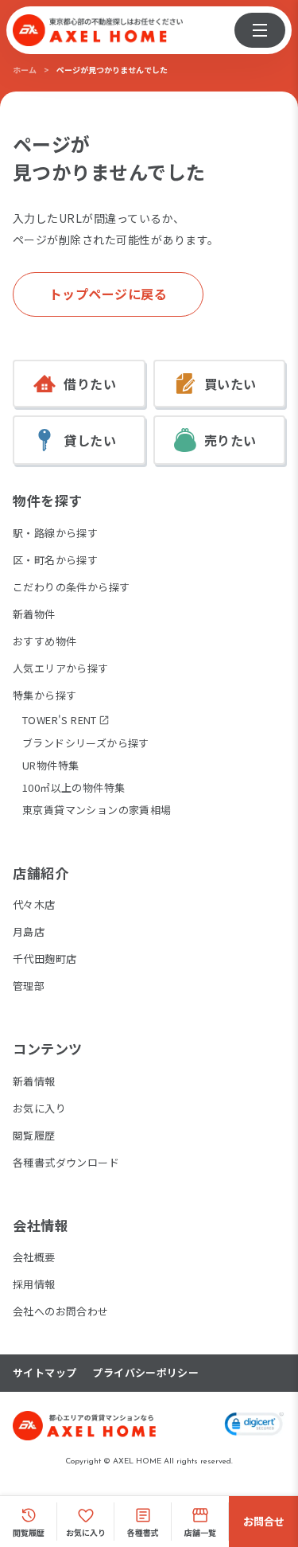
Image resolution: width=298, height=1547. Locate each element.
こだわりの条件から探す (71, 586)
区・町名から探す (55, 559)
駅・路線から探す (55, 532)
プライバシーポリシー (145, 1373)
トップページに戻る (108, 293)
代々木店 (34, 904)
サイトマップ (44, 1373)
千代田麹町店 (44, 958)
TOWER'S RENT (59, 720)
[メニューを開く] (259, 30)
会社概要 (34, 1256)
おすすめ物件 (44, 641)
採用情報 (34, 1284)
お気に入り (39, 1108)
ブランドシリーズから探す (85, 742)
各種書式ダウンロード (66, 1162)
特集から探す (44, 695)
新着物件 (34, 614)
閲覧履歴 (34, 1135)
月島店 (29, 931)
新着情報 (34, 1081)
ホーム (25, 70)
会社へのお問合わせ (61, 1311)
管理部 (29, 985)
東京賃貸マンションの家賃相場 (96, 809)
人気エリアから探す (61, 668)
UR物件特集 (50, 765)
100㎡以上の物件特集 (73, 787)
